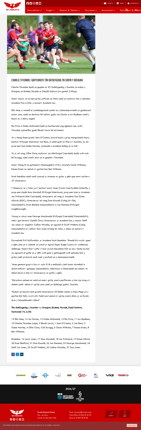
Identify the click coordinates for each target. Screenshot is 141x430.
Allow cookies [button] (132, 425)
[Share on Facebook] (13, 354)
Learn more (56, 425)
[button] (127, 10)
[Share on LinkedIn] (21, 354)
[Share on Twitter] (17, 354)
